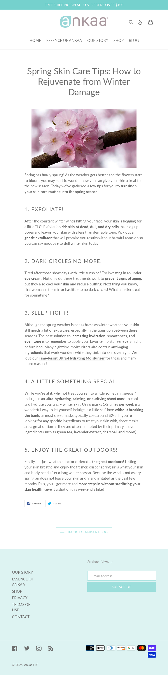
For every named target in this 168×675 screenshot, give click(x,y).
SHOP (17, 591)
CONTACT (21, 616)
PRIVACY (20, 597)
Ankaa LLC (31, 665)
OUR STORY (22, 572)
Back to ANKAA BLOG (87, 532)
